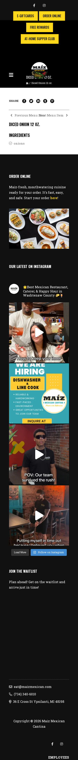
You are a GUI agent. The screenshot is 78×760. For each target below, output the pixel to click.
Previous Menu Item (29, 115)
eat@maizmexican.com (32, 687)
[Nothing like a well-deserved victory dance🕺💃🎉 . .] (39, 454)
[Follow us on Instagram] (44, 5)
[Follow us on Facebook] (37, 5)
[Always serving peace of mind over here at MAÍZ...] (39, 332)
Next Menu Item (51, 115)
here (53, 198)
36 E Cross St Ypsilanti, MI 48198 (37, 701)
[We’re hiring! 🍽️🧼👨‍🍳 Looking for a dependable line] (39, 393)
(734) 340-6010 (24, 694)
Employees (58, 757)
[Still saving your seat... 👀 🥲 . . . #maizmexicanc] (39, 515)
